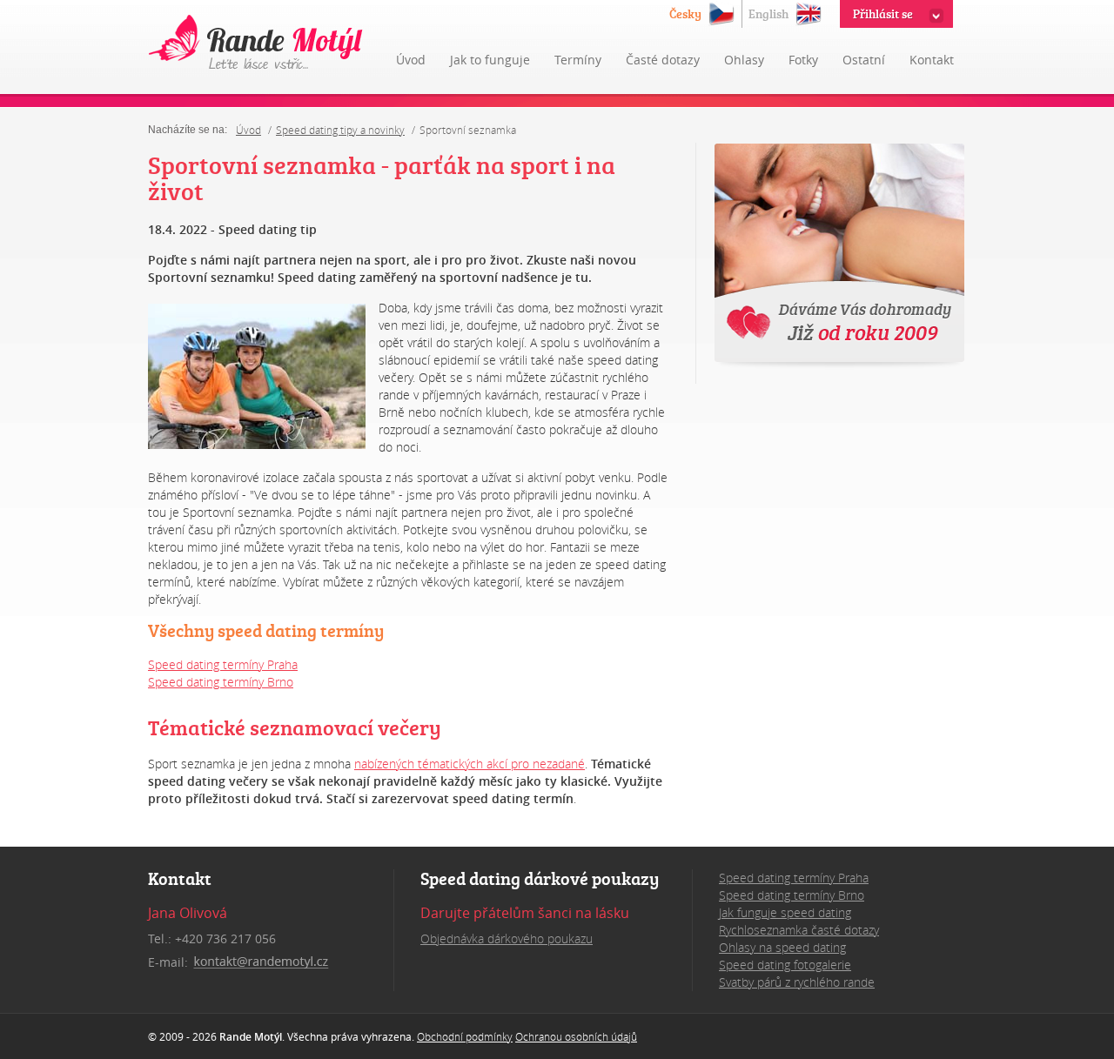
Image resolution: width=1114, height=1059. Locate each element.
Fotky (803, 59)
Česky (685, 13)
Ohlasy (744, 59)
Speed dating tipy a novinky (340, 130)
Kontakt (931, 59)
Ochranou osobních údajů (576, 1036)
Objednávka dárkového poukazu (506, 938)
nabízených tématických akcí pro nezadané (469, 763)
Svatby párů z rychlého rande (797, 982)
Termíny (577, 59)
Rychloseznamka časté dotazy (799, 930)
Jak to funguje (490, 59)
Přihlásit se (883, 13)
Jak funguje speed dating (785, 912)
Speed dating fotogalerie (785, 964)
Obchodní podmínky (465, 1036)
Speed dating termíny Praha (223, 664)
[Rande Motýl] (257, 43)
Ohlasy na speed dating (782, 947)
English (768, 13)
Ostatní (863, 59)
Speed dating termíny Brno (220, 682)
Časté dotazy (663, 59)
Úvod (411, 59)
